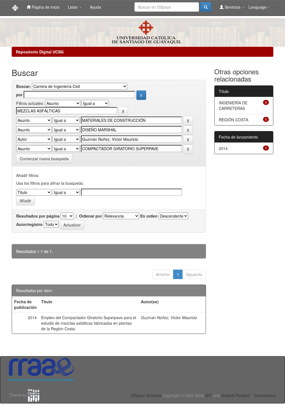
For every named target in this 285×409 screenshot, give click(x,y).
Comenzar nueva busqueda (44, 158)
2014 (223, 148)
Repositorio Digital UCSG (40, 52)
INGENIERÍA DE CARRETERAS (233, 105)
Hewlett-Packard (235, 395)
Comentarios (265, 395)
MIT (208, 395)
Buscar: (23, 86)
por (19, 94)
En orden (149, 216)
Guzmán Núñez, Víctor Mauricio (169, 317)
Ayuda (95, 7)
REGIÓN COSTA (233, 119)
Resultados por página (38, 216)
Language (257, 7)
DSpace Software (146, 395)
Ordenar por (90, 216)
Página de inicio (45, 7)
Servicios (232, 7)
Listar (73, 7)
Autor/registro (29, 224)
